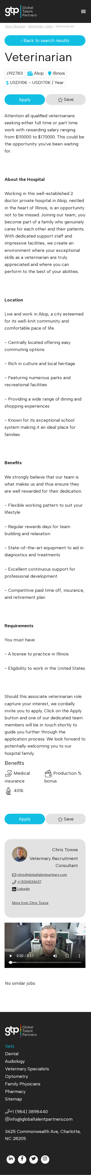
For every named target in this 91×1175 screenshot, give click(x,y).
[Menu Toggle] (83, 11)
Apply (25, 99)
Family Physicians (22, 1083)
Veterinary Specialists (27, 1068)
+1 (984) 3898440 (29, 1111)
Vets (9, 1046)
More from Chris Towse (30, 903)
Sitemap (13, 1099)
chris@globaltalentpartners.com (42, 875)
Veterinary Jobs (40, 26)
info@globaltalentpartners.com (41, 1119)
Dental (11, 1053)
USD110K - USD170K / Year (36, 82)
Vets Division (15, 26)
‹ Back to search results (45, 40)
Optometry (16, 1076)
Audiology (15, 1061)
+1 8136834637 (29, 882)
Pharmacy (15, 1091)
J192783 (14, 73)
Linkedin (23, 889)
